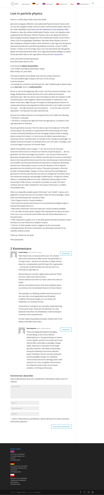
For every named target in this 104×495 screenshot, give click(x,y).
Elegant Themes (21, 492)
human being (23, 252)
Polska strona (63, 4)
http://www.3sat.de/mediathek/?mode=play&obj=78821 (48, 29)
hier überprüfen (57, 54)
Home (37, 4)
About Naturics (26, 4)
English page (48, 4)
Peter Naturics (31, 328)
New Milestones (84, 4)
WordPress (37, 492)
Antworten (66, 253)
